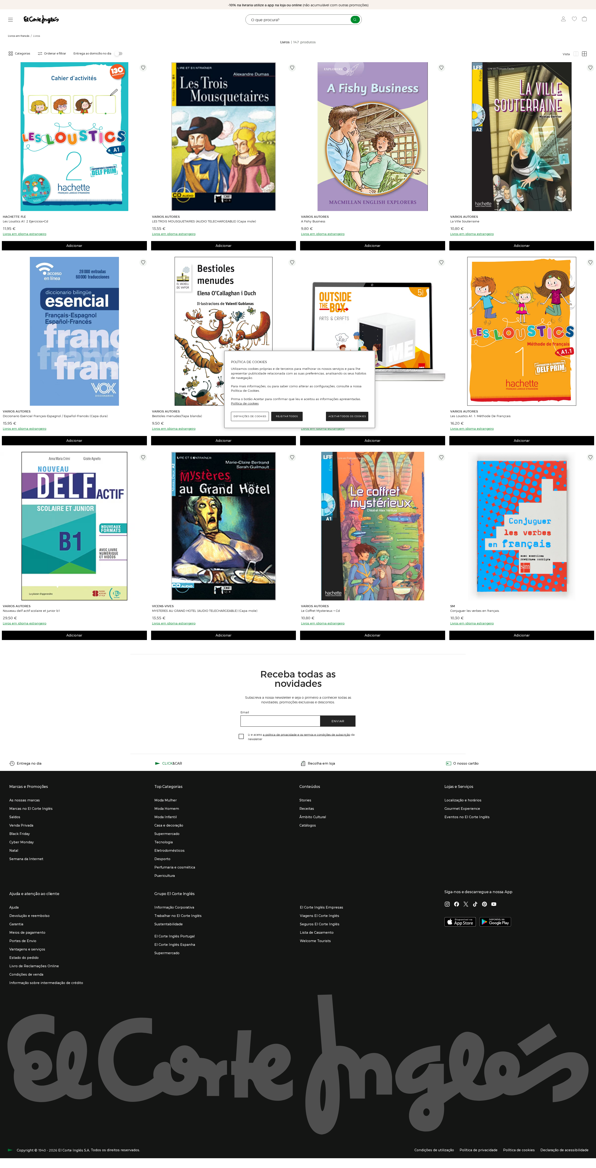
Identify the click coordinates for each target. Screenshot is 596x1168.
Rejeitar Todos (287, 416)
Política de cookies (245, 403)
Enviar (338, 721)
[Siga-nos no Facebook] (456, 904)
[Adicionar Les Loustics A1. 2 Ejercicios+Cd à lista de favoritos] (143, 68)
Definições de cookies (250, 416)
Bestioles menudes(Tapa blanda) (177, 416)
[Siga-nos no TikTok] (475, 904)
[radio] (576, 53)
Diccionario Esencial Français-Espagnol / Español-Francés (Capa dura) (55, 416)
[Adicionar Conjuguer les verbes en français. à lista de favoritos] (590, 457)
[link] (74, 136)
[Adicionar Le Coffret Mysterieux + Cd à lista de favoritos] (441, 457)
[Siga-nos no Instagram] (447, 904)
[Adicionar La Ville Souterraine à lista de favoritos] (590, 68)
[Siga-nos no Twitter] (466, 904)
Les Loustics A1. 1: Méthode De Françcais (480, 416)
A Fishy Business (313, 221)
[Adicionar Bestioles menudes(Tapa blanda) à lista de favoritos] (292, 262)
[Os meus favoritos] (575, 19)
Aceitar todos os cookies (347, 416)
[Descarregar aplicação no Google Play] (495, 922)
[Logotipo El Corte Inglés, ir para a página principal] (41, 19)
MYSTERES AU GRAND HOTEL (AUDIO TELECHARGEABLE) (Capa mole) (204, 611)
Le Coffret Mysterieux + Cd (320, 611)
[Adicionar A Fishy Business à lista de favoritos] (441, 68)
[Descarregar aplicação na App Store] (460, 922)
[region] (299, 389)
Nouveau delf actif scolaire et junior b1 (31, 611)
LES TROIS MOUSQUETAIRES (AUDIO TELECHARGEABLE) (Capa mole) (204, 221)
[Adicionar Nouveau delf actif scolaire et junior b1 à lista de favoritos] (143, 457)
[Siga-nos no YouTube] (494, 904)
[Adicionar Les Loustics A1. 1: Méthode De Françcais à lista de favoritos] (590, 262)
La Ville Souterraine (464, 221)
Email (244, 712)
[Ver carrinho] (585, 19)
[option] (74, 136)
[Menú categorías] (10, 19)
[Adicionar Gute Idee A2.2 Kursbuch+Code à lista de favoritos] (441, 262)
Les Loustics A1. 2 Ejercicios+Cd (25, 221)
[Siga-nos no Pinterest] (484, 904)
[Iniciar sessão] (564, 20)
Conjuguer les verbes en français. (475, 611)
